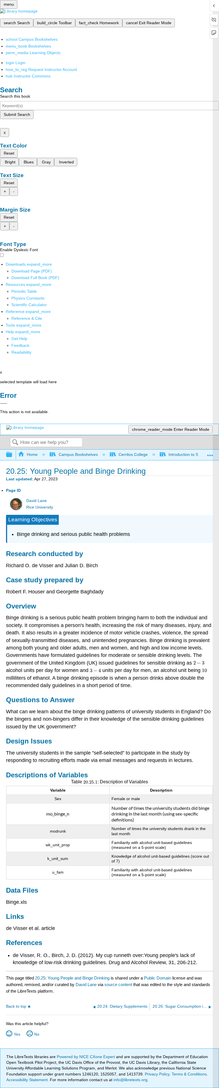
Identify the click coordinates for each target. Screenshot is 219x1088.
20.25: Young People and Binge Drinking (72, 978)
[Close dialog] (3, 403)
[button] (20, 345)
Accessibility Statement (27, 1079)
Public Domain (158, 978)
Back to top (16, 1006)
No (36, 1034)
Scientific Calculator (29, 304)
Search (15, 442)
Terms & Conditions (189, 1074)
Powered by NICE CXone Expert (86, 1056)
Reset (9, 153)
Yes (17, 1034)
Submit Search (17, 114)
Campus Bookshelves (78, 454)
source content (118, 984)
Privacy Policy (157, 1074)
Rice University (39, 507)
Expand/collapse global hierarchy (12, 454)
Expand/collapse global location (210, 453)
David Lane (36, 501)
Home (32, 454)
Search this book (15, 96)
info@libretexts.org (129, 1079)
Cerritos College (133, 454)
